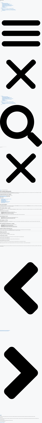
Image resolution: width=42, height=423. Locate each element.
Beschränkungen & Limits (3, 200)
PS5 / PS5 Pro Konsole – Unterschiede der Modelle (7, 4)
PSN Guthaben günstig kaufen (5, 96)
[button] (21, 53)
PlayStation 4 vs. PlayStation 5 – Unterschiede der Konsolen (7, 5)
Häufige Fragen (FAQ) (3, 202)
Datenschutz (1, 422)
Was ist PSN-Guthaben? (3, 199)
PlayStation (2, 2)
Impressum (4, 422)
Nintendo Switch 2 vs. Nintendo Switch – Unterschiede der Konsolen (8, 9)
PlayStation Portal (4, 7)
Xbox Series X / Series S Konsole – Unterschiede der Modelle (8, 8)
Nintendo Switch (3, 10)
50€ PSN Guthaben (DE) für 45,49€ (3, 196)
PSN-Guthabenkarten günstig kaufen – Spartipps (5, 201)
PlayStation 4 (3, 6)
